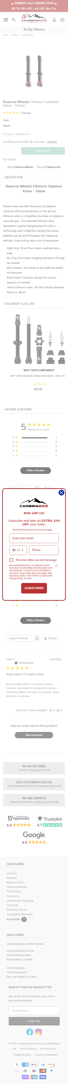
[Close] (61, 492)
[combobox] (17, 550)
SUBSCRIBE (34, 588)
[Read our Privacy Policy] (56, 566)
